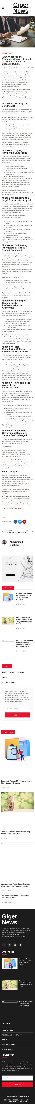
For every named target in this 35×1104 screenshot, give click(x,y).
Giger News (20, 8)
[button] (3, 8)
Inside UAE (6, 53)
